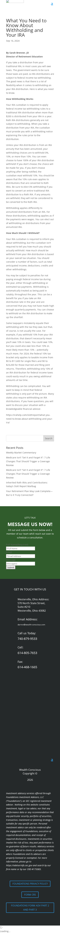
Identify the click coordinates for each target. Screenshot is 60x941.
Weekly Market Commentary (21, 452)
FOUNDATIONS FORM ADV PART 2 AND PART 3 (30, 907)
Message (11, 559)
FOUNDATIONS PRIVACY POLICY (30, 883)
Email (9, 552)
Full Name (17, 544)
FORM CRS (30, 894)
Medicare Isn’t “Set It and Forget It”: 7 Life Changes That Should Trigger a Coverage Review (28, 461)
